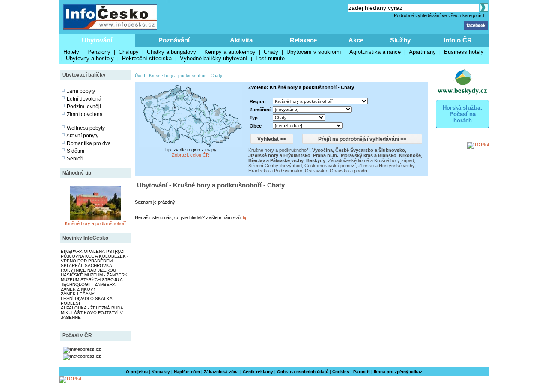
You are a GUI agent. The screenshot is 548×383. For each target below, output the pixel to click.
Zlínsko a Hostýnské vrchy (386, 165)
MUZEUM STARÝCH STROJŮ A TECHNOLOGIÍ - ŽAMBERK (91, 282)
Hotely (71, 52)
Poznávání (174, 40)
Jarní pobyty (81, 91)
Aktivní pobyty (82, 136)
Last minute (270, 58)
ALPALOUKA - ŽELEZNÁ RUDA (92, 308)
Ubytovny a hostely (90, 58)
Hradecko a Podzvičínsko (275, 170)
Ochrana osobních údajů (302, 371)
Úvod (140, 75)
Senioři (75, 159)
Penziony (98, 52)
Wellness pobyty (86, 128)
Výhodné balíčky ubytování (213, 58)
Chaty (271, 52)
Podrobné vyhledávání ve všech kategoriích (439, 15)
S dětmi (75, 151)
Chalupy (129, 52)
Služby (400, 40)
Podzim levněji (84, 107)
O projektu (137, 371)
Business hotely (464, 52)
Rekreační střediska (147, 58)
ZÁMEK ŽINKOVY (78, 289)
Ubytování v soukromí (313, 52)
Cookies (340, 371)
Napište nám (187, 371)
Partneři (361, 371)
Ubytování (97, 40)
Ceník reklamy (258, 371)
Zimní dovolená (85, 114)
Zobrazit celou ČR (190, 154)
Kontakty (161, 371)
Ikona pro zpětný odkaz (398, 371)
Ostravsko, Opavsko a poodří (336, 170)
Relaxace (303, 40)
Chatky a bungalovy (171, 52)
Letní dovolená (84, 99)
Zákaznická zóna (221, 371)
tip (245, 217)
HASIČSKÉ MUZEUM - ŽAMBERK (94, 275)
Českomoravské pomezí (330, 165)
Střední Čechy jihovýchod (275, 165)
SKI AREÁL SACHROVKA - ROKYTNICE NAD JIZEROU (88, 268)
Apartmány (422, 52)
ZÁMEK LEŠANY (78, 293)
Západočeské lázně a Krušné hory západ (371, 160)
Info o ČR (458, 40)
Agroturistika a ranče (375, 52)
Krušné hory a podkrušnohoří (95, 223)
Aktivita (241, 40)
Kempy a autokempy (230, 52)
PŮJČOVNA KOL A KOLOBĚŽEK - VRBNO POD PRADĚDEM (94, 258)
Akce (355, 40)
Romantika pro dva (89, 143)
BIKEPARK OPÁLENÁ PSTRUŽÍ (93, 251)
